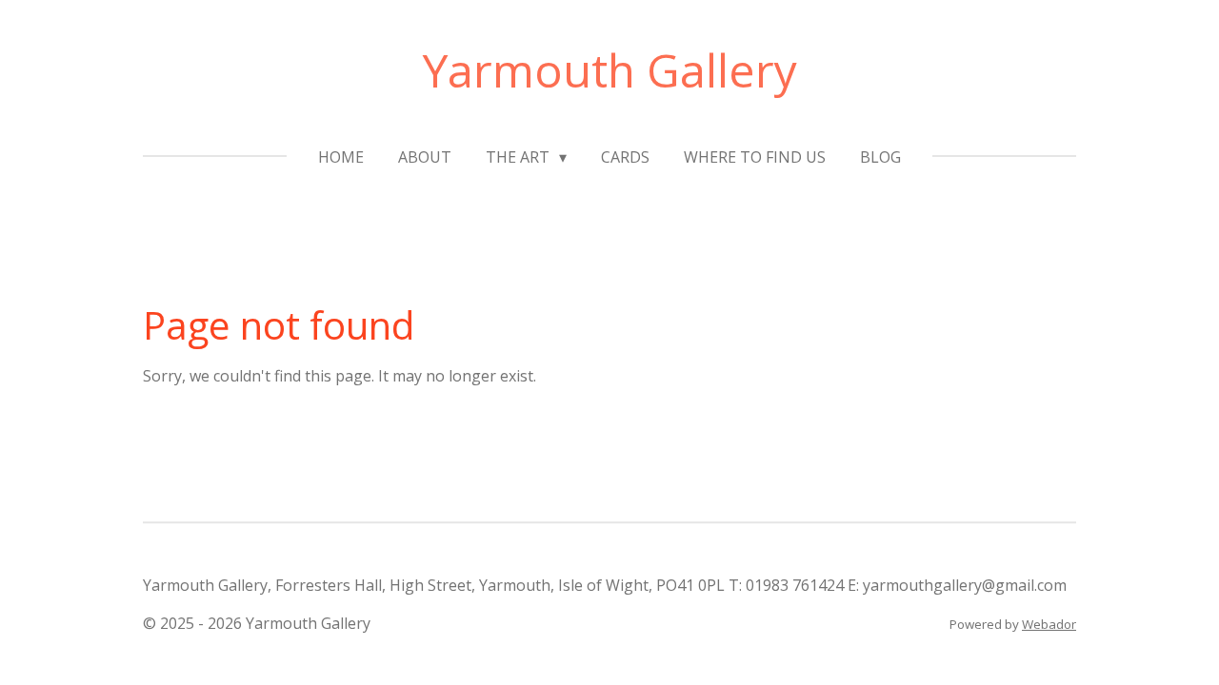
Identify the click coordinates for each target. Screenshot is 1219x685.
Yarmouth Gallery (610, 70)
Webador (1049, 624)
